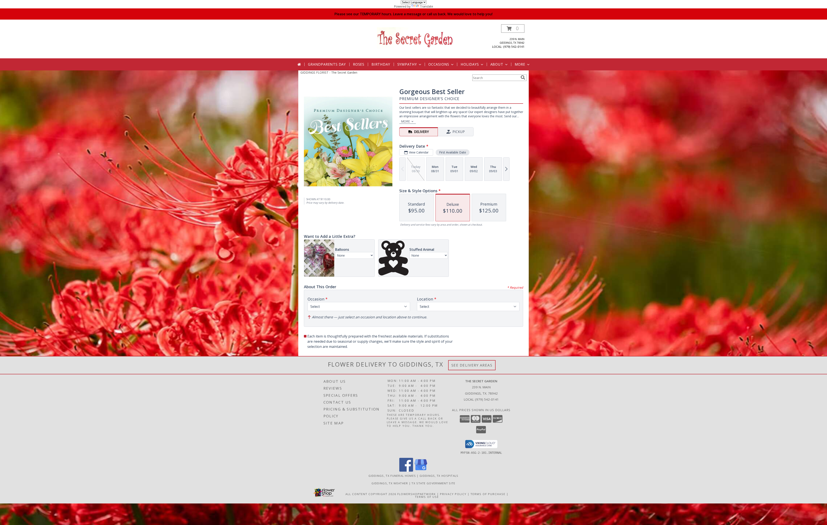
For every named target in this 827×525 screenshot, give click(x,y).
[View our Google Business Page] (421, 470)
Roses (358, 64)
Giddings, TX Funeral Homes (392, 476)
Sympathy (407, 64)
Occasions (438, 64)
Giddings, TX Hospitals (439, 476)
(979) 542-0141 (513, 47)
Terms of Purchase (488, 494)
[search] (522, 77)
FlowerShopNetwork (416, 494)
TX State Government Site (433, 483)
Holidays (470, 64)
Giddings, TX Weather (390, 483)
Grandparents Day (327, 64)
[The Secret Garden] (415, 38)
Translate (426, 6)
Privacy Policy (453, 494)
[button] (512, 28)
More (520, 64)
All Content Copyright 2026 (370, 494)
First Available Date (452, 152)
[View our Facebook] (406, 470)
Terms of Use (427, 497)
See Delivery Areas (472, 365)
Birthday (381, 64)
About (496, 64)
